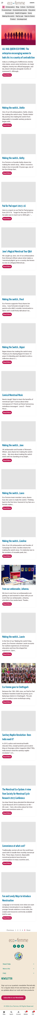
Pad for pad (19, 16)
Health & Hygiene (20, 13)
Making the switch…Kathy (13, 158)
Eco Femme (30, 7)
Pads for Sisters (30, 16)
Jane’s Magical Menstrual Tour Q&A (17, 251)
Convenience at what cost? (13, 846)
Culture (22, 7)
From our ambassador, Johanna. (15, 589)
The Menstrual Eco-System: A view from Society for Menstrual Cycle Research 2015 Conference (16, 793)
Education (31, 10)
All (3, 7)
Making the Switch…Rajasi (13, 347)
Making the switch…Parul (13, 299)
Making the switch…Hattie (13, 107)
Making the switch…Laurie (13, 637)
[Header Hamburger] (2, 3)
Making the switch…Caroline (14, 541)
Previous (10, 930)
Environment (9, 13)
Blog (17, 7)
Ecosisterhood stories (20, 10)
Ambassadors (10, 7)
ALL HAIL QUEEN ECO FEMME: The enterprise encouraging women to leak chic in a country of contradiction (18, 53)
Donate (32, 2)
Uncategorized (22, 19)
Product (13, 19)
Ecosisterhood (6, 10)
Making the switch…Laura (13, 493)
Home (30, 13)
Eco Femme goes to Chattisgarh (15, 687)
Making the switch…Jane (12, 445)
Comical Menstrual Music (12, 395)
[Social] (14, 946)
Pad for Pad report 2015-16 (14, 206)
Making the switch (8, 16)
